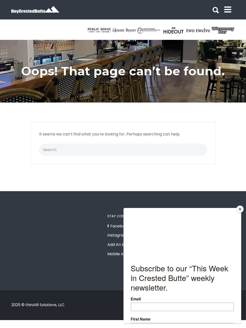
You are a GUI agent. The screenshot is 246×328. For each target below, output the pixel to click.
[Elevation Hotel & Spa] (149, 30)
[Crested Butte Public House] (99, 30)
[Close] (240, 209)
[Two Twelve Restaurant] (198, 30)
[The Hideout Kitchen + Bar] (173, 30)
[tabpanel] (198, 30)
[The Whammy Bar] (223, 30)
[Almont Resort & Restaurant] (124, 30)
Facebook (119, 226)
